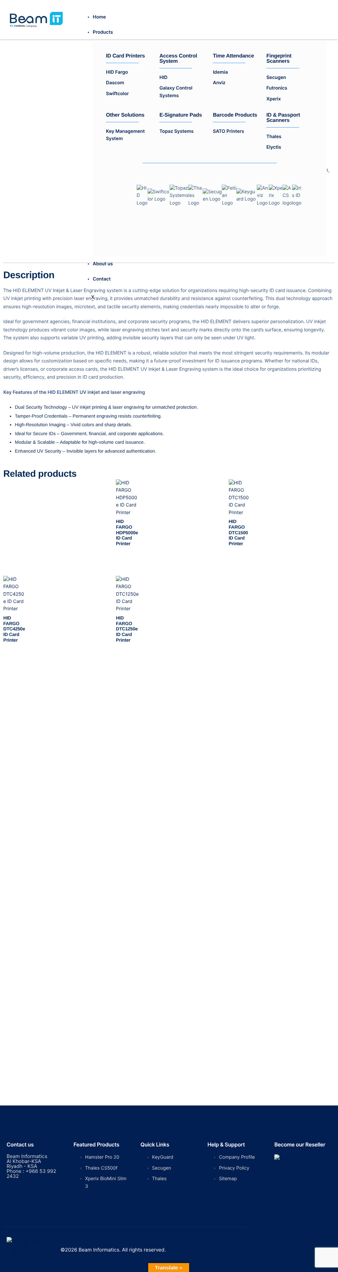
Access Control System (178, 59)
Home (99, 17)
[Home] (36, 19)
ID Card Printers (125, 56)
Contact (102, 279)
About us (103, 264)
